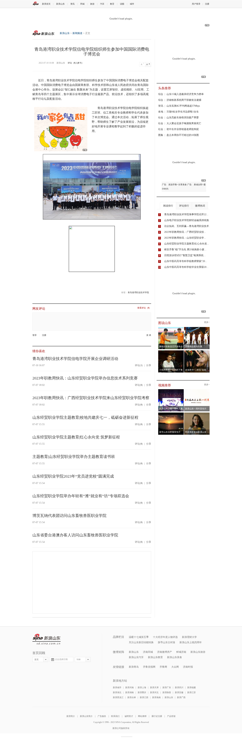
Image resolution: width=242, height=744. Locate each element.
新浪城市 (117, 687)
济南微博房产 (164, 652)
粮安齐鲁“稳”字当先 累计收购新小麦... (185, 249)
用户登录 (196, 4)
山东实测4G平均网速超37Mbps (183, 106)
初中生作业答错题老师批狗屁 (183, 129)
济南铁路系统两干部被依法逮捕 (184, 100)
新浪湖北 (117, 692)
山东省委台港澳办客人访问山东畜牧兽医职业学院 (75, 535)
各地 (160, 111)
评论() (139, 365)
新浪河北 (154, 692)
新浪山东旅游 (197, 652)
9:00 (78, 659)
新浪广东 (166, 687)
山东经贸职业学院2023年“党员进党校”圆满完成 (73, 476)
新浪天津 (154, 687)
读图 (122, 4)
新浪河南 (129, 687)
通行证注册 (156, 716)
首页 (36, 659)
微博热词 (200, 205)
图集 (160, 135)
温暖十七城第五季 (139, 637)
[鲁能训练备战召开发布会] (171, 328)
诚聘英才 (129, 716)
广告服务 (102, 716)
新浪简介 (70, 716)
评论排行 (184, 205)
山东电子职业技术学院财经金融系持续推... (187, 220)
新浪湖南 (129, 692)
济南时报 (188, 667)
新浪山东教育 (155, 657)
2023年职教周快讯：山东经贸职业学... (185, 237)
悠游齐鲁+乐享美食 (177, 184)
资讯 (72, 4)
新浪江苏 (191, 692)
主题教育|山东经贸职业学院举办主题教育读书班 (73, 456)
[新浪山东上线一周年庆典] (171, 390)
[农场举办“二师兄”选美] (197, 351)
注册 (207, 4)
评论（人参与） (76, 63)
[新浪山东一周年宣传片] (197, 390)
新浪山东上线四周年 (190, 642)
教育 (112, 4)
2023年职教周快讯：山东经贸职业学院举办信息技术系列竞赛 (85, 378)
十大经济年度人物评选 (165, 637)
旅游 (92, 4)
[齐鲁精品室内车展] (197, 328)
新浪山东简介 (86, 716)
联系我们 (115, 716)
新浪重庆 (142, 692)
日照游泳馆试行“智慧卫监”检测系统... (185, 255)
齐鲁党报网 (149, 667)
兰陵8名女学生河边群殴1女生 (183, 111)
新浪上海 (142, 687)
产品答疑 (171, 716)
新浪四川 (179, 687)
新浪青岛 (134, 667)
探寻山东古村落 (166, 642)
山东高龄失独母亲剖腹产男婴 (183, 117)
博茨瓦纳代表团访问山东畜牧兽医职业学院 (69, 515)
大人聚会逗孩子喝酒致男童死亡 (184, 123)
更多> (207, 322)
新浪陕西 (166, 692)
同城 (82, 4)
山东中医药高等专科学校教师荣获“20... (185, 261)
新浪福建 (191, 687)
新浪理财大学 (189, 637)
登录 (34, 335)
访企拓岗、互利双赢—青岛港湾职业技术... (187, 226)
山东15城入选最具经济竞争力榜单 (185, 94)
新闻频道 (77, 33)
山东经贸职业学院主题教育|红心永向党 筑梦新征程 (76, 437)
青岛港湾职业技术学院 (138, 292)
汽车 (102, 4)
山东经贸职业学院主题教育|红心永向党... (186, 243)
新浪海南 (156, 697)
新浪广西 (181, 697)
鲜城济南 (181, 652)
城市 (132, 4)
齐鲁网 (163, 667)
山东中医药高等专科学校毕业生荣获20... (186, 267)
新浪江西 (144, 697)
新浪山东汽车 (136, 657)
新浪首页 (46, 4)
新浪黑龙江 (118, 697)
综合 (160, 94)
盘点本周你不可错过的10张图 (183, 135)
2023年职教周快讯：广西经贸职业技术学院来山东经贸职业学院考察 (90, 398)
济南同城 (148, 652)
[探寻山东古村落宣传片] (171, 413)
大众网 (175, 667)
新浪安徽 (179, 692)
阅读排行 (168, 205)
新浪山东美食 (174, 657)
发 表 (148, 335)
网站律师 (142, 716)
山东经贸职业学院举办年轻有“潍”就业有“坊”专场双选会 (80, 496)
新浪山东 (60, 4)
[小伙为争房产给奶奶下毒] (171, 351)
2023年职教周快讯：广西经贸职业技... (185, 232)
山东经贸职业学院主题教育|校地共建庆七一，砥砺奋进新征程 (85, 417)
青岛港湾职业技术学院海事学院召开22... (186, 214)
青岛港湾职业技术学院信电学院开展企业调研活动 (75, 358)
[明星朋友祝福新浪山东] (197, 413)
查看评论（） (144, 308)
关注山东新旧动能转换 (141, 642)
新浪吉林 (131, 697)
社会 (160, 117)
